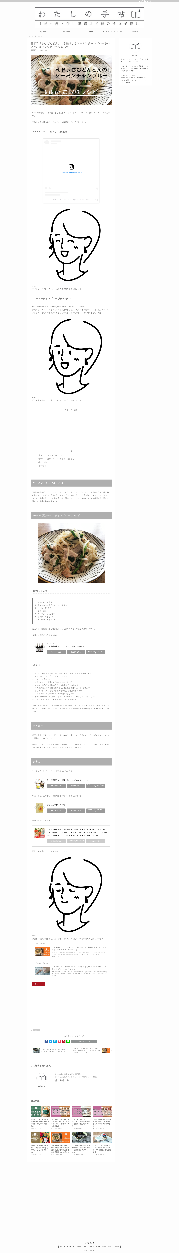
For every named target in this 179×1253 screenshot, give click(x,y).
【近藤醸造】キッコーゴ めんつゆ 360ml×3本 (66, 646)
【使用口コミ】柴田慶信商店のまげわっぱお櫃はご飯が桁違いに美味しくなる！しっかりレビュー (79, 968)
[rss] (145, 1)
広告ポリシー (81, 1246)
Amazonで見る (56, 652)
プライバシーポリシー (67, 1246)
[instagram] (142, 1)
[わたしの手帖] (89, 16)
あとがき (44, 462)
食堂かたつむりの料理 (56, 805)
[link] (56, 1080)
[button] (46, 1041)
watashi (41, 1086)
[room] (67, 1080)
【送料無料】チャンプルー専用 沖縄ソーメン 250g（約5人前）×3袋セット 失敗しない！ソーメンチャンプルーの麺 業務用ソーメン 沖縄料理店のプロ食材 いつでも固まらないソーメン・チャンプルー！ (77, 832)
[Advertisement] (71, 426)
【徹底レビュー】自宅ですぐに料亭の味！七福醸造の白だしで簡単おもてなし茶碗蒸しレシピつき (79, 949)
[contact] (147, 1)
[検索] (150, 1)
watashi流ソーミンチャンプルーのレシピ (57, 459)
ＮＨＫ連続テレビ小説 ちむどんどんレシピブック (68, 780)
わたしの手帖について (103, 1246)
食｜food (36, 1030)
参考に (43, 466)
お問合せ (116, 1246)
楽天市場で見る (76, 652)
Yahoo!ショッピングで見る (95, 652)
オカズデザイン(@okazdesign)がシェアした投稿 (71, 199)
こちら (64, 851)
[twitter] (139, 1)
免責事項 (91, 1246)
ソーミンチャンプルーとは (51, 455)
